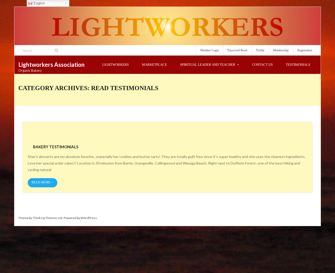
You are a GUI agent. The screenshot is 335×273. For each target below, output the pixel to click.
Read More (41, 182)
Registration (304, 50)
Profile (260, 50)
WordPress (89, 218)
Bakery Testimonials (55, 146)
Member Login (209, 50)
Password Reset (237, 50)
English (38, 3)
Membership (281, 50)
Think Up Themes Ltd (47, 218)
